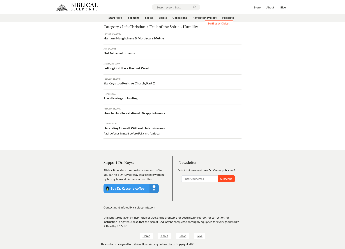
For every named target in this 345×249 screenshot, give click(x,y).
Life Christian (133, 27)
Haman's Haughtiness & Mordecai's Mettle (134, 38)
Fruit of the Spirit (164, 27)
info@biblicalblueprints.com (138, 207)
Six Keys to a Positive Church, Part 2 (129, 83)
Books (182, 235)
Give (200, 235)
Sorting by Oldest (218, 23)
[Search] (194, 7)
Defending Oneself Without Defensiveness (134, 128)
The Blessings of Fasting (120, 98)
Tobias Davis (166, 244)
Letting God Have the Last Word (126, 68)
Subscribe (226, 178)
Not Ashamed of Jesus (119, 53)
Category (111, 27)
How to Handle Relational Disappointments (134, 113)
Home (146, 235)
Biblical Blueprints (143, 244)
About (164, 235)
